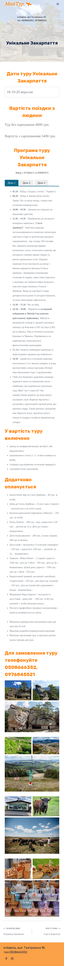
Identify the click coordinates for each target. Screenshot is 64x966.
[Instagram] (12, 958)
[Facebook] (6, 958)
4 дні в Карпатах (52, 931)
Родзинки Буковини (14, 931)
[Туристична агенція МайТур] (18, 4)
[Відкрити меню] (57, 4)
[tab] (11, 183)
